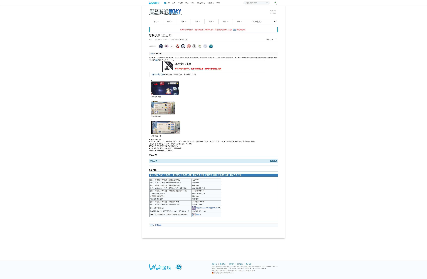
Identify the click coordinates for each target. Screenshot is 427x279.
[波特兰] (194, 214)
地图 (197, 22)
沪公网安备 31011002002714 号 (224, 273)
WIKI (192, 3)
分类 (151, 225)
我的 (218, 3)
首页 (173, 3)
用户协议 (248, 264)
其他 (224, 22)
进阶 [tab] (156, 175)
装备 (183, 22)
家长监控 (240, 264)
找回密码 (231, 264)
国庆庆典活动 (158, 74)
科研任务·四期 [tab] (211, 175)
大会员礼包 (201, 3)
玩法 (210, 22)
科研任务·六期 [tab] (235, 175)
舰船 (169, 22)
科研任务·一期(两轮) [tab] (172, 175)
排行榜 (180, 3)
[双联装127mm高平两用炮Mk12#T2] (194, 208)
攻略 (238, 22)
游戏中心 (214, 264)
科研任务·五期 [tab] (223, 175)
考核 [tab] (161, 175)
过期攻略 (158, 225)
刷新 (234, 30)
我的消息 (273, 10)
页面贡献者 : (152, 46)
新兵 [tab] (151, 175)
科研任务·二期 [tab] (186, 175)
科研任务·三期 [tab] (198, 175)
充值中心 (211, 3)
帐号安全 (223, 264)
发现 (186, 3)
